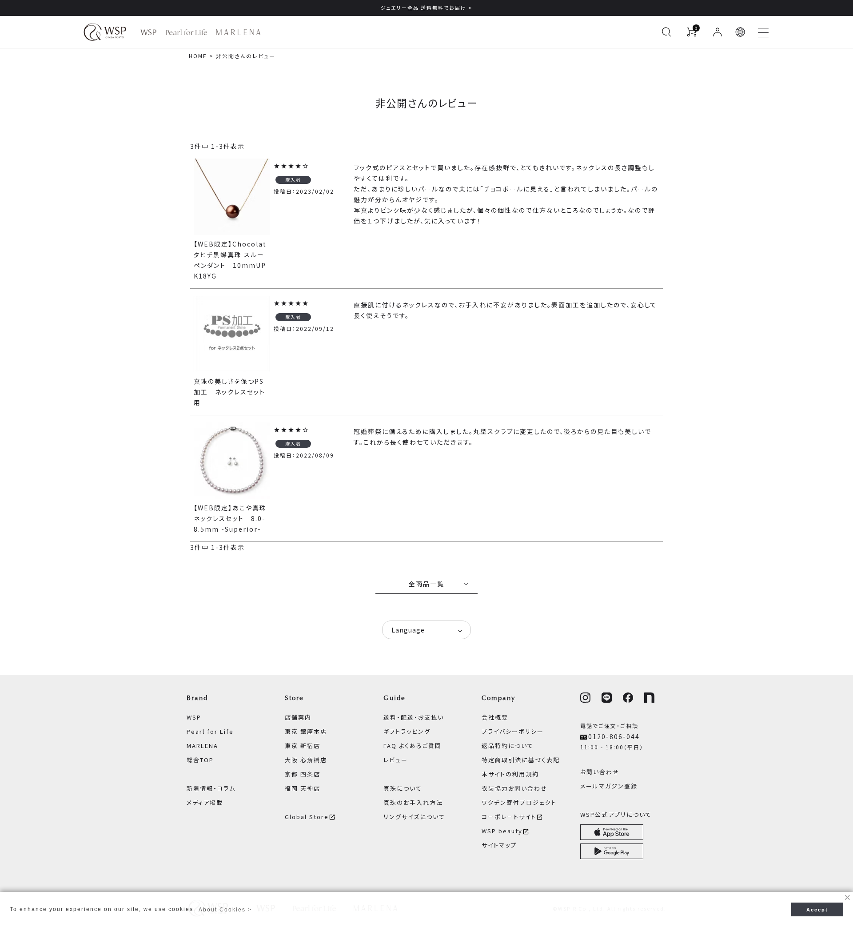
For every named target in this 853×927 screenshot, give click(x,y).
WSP (194, 717)
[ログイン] (717, 32)
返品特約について (508, 745)
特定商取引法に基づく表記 (521, 760)
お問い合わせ (599, 772)
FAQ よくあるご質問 (412, 745)
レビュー (395, 760)
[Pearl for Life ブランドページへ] (186, 32)
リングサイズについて (414, 816)
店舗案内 (298, 717)
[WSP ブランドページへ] (148, 32)
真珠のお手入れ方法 (413, 802)
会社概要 (495, 717)
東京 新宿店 (302, 745)
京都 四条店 (302, 774)
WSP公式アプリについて (616, 814)
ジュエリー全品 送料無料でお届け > (426, 7)
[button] (741, 32)
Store (294, 697)
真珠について (402, 788)
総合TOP (200, 760)
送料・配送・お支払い (413, 717)
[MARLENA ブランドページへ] (238, 32)
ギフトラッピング (406, 731)
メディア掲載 (205, 802)
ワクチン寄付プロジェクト (519, 802)
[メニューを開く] (763, 32)
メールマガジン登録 (609, 786)
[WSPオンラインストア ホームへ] (105, 32)
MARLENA (202, 745)
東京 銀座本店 (306, 731)
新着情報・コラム (211, 788)
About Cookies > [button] (225, 910)
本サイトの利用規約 (510, 774)
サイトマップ (499, 845)
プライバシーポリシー (513, 731)
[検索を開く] (666, 32)
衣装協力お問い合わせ (514, 788)
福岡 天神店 (302, 788)
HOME (198, 56)
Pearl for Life (210, 731)
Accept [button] (817, 909)
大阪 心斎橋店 (306, 760)
